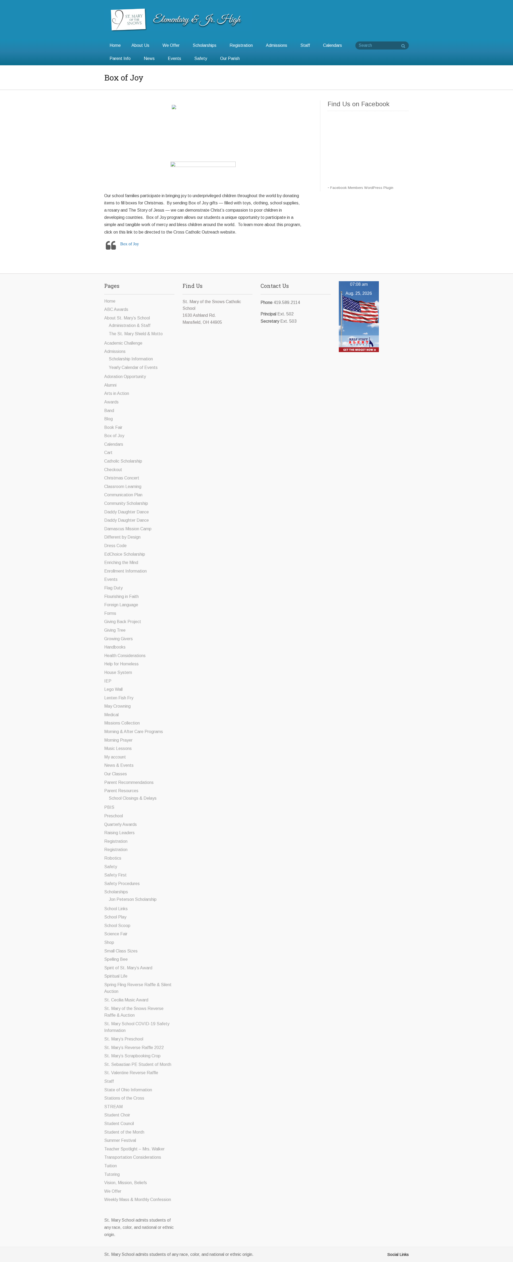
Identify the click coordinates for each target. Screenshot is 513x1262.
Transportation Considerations (132, 1157)
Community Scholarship (126, 503)
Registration (241, 45)
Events (174, 58)
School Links (116, 908)
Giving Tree (115, 630)
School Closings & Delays (133, 798)
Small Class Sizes (121, 951)
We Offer (171, 45)
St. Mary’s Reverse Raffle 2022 (134, 1047)
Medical (111, 714)
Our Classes (115, 774)
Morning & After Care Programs (133, 731)
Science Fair (115, 934)
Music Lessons (118, 748)
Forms (110, 613)
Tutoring (112, 1174)
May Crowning (117, 706)
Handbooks (115, 647)
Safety (200, 58)
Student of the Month (124, 1132)
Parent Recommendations (129, 782)
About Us (140, 45)
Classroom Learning (122, 486)
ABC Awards (116, 309)
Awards (111, 402)
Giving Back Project (122, 621)
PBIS (109, 807)
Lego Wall (113, 689)
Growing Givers (118, 638)
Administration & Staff (129, 325)
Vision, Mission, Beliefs (125, 1182)
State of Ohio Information (128, 1090)
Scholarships (204, 45)
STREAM (113, 1106)
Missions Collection (122, 723)
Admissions (276, 45)
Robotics (112, 858)
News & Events (119, 765)
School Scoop (117, 925)
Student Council (119, 1123)
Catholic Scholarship (123, 461)
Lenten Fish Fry (118, 698)
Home (115, 45)
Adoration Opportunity (125, 376)
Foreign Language (121, 605)
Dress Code (115, 545)
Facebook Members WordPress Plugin (361, 188)
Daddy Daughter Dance (126, 512)
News (149, 58)
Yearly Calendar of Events (133, 367)
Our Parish (230, 58)
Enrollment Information (125, 571)
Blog (108, 419)
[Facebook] (384, 1254)
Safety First (115, 875)
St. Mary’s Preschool (123, 1039)
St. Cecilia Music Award (126, 1000)
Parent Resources (121, 790)
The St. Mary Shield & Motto (136, 333)
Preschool (113, 816)
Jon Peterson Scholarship (133, 899)
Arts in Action (116, 393)
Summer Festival (120, 1140)
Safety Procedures (122, 883)
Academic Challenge (123, 343)
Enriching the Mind (121, 562)
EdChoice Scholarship (124, 554)
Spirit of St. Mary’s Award (128, 968)
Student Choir (117, 1115)
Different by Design (122, 537)
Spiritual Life (115, 976)
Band (109, 410)
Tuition (110, 1166)
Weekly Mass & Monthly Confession (137, 1199)
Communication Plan (123, 495)
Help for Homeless (121, 664)
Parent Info (120, 58)
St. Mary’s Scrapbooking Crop (132, 1056)
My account (115, 757)
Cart (108, 452)
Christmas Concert (121, 478)
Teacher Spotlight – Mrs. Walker (134, 1149)
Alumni (110, 385)
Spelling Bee (116, 959)
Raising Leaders (119, 832)
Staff (305, 45)
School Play (115, 917)
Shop (109, 942)
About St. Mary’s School (127, 318)
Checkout (113, 469)
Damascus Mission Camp (127, 529)
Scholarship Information (131, 359)
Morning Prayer (118, 740)
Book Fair (113, 427)
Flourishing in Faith (121, 596)
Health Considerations (125, 655)
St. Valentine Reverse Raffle (131, 1072)
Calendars (332, 45)
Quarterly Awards (120, 824)
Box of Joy (129, 244)
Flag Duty (113, 588)
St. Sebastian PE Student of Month (137, 1064)
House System (118, 672)
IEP (107, 681)
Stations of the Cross (124, 1098)
